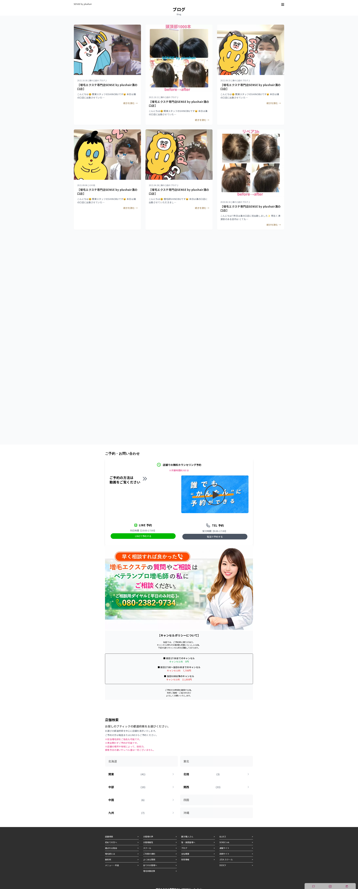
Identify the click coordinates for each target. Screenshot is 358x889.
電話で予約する (215, 536)
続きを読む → (130, 103)
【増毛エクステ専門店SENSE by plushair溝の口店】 (179, 104)
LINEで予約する (143, 536)
